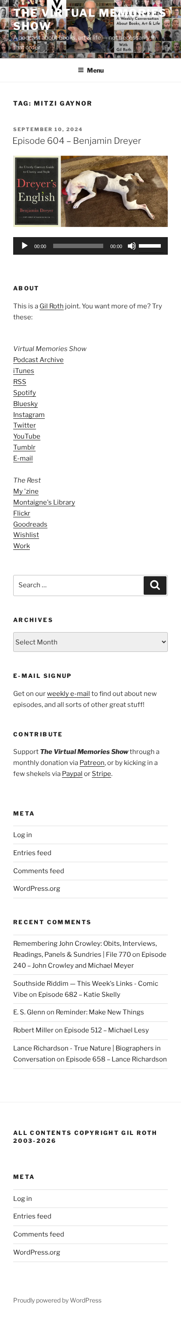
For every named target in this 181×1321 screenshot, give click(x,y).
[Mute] (131, 246)
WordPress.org (36, 889)
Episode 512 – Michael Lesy (106, 1030)
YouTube (26, 436)
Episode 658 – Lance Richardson (116, 1059)
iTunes (23, 371)
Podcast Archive (38, 360)
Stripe (101, 774)
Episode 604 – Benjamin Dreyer (76, 140)
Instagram (29, 415)
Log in (22, 835)
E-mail (23, 458)
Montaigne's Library (44, 502)
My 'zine (26, 491)
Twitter (24, 425)
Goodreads (30, 524)
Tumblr (24, 447)
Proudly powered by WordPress (57, 1300)
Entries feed (32, 853)
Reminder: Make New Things (100, 1012)
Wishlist (26, 535)
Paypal (72, 774)
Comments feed (38, 871)
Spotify (24, 393)
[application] (90, 246)
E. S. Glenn (29, 1012)
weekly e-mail (68, 694)
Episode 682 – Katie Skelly (79, 995)
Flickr (21, 513)
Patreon (92, 763)
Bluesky (25, 404)
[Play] (24, 246)
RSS (19, 382)
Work (21, 546)
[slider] (151, 245)
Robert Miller (33, 1030)
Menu (95, 70)
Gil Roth (52, 306)
